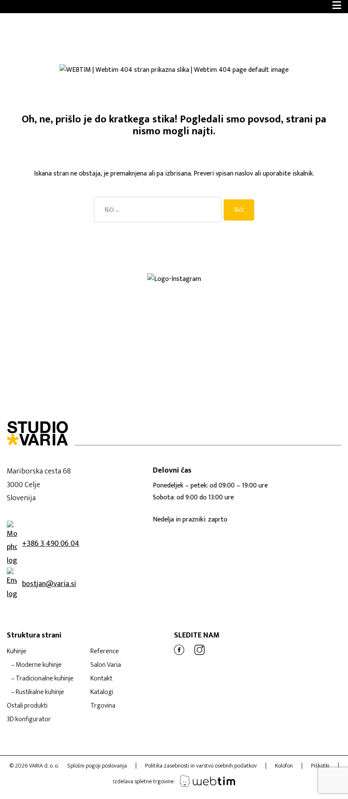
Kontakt (101, 678)
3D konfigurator (29, 719)
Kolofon (284, 766)
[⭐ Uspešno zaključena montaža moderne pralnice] (22, 288)
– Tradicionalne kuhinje (42, 678)
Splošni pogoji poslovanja (97, 766)
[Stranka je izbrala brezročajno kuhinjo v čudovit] (109, 295)
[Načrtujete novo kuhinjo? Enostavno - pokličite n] (283, 288)
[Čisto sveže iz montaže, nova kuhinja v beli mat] (109, 302)
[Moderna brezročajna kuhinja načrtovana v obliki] (22, 295)
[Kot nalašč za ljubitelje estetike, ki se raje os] (152, 288)
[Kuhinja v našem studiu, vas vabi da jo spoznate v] (22, 302)
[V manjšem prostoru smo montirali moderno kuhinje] (65, 295)
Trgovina (102, 705)
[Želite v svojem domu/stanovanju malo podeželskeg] (65, 302)
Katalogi (101, 692)
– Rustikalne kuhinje (37, 692)
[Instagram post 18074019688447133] (196, 288)
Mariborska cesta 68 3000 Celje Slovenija (39, 484)
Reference (104, 651)
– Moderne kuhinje (36, 665)
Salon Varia (105, 665)
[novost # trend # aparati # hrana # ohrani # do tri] (196, 295)
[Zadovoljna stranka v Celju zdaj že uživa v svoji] (109, 288)
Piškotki (320, 766)
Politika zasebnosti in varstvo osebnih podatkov (201, 766)
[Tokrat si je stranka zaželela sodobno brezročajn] (283, 295)
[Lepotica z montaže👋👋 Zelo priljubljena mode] (239, 295)
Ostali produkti (27, 705)
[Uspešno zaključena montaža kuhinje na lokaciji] (65, 288)
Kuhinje (16, 651)
